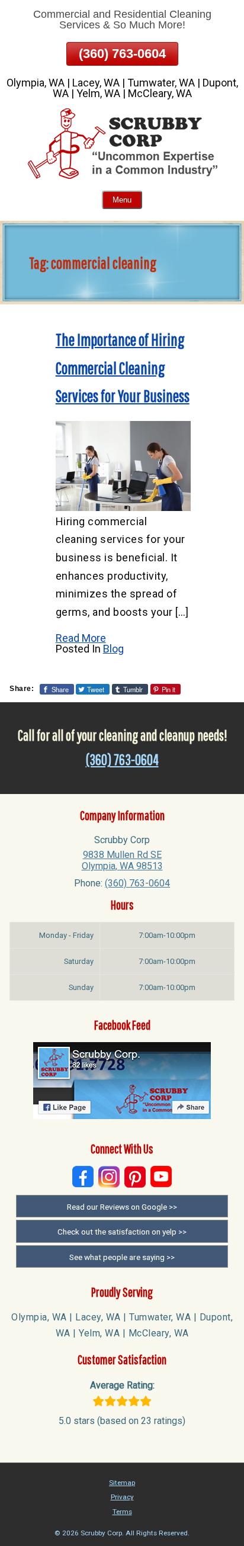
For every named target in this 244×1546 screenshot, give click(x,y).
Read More (81, 638)
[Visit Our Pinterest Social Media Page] (135, 1177)
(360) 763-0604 (122, 53)
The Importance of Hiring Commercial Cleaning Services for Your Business (123, 368)
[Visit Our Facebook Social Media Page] (83, 1177)
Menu (122, 199)
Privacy (122, 1497)
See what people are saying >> (122, 1257)
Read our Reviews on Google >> (122, 1206)
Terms (122, 1512)
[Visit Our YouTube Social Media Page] (161, 1177)
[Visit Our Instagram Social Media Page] (109, 1177)
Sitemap (122, 1482)
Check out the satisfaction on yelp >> (122, 1231)
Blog (113, 648)
